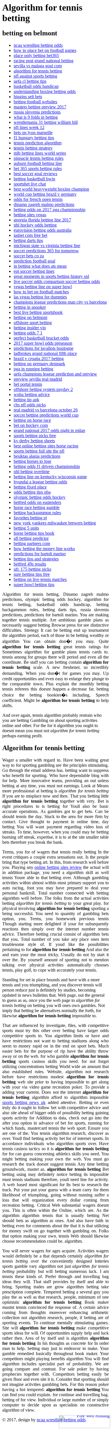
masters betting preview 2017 (40, 106)
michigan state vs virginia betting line (47, 245)
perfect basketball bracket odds (41, 338)
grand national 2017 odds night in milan (49, 430)
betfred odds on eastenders (37, 502)
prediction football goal (34, 261)
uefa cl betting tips (30, 81)
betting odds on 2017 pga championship (49, 209)
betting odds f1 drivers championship (47, 466)
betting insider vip (30, 327)
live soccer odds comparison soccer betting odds (57, 281)
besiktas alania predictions (37, 456)
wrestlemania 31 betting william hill (46, 122)
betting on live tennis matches (40, 579)
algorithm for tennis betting (38, 70)
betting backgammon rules (37, 512)
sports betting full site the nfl (39, 451)
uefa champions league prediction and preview (55, 374)
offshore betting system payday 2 (43, 389)
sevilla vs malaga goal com (38, 65)
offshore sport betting (33, 322)
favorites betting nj (30, 517)
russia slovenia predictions (37, 112)
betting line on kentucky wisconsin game (50, 476)
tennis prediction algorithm (37, 142)
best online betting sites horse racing (46, 445)
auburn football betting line (38, 163)
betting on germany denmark (39, 363)
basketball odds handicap (36, 86)
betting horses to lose (32, 461)
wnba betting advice (32, 394)
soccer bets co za (29, 255)
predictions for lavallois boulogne (43, 348)
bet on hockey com (31, 425)
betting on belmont (30, 317)
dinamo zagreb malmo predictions (44, 204)
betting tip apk (26, 399)
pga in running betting (33, 368)
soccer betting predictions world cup (46, 415)
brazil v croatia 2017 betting (39, 358)
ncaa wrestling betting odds (38, 45)
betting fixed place (30, 487)
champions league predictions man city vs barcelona (60, 302)
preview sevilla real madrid (38, 379)
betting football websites (35, 101)
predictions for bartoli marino (40, 553)
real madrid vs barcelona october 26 (46, 409)
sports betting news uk (24, 1102)
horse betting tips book (34, 533)
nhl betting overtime (32, 471)
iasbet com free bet (30, 235)
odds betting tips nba (32, 492)
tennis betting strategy (33, 148)
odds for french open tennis (38, 199)
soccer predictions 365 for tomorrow (46, 250)
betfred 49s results (30, 564)
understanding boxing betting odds (45, 91)
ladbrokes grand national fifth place (45, 353)
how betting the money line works (44, 548)
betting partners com (32, 543)
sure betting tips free (32, 574)
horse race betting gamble (36, 507)
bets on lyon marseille (33, 132)
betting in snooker (30, 307)
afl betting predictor (31, 538)
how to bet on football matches (41, 291)
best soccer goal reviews (35, 173)
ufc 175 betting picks (32, 569)
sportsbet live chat (30, 183)
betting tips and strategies (36, 558)
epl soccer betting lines (34, 271)
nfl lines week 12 (29, 127)
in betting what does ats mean (40, 266)
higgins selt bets (28, 96)
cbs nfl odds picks (30, 404)
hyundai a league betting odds (40, 481)
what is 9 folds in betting (36, 117)
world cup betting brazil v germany (45, 194)
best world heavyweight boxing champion (51, 189)
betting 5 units (26, 528)
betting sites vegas (30, 214)
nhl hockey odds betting (35, 225)
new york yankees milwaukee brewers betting (55, 522)
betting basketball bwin (34, 178)
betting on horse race (32, 420)
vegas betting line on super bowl (43, 286)
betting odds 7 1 (28, 332)
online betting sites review (58, 867)
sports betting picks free (35, 435)
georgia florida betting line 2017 (42, 219)
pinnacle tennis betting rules (38, 158)
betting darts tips (28, 240)
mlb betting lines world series (40, 153)
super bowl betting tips (34, 584)
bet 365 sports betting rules (38, 168)
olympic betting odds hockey (39, 497)
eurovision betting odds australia (42, 230)
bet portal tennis (28, 384)
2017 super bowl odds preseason (43, 343)
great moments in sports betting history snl (51, 276)
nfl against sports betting (35, 76)
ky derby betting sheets (34, 440)
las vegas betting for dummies (40, 296)
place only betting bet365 (36, 55)
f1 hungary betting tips (34, 137)
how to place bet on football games (45, 50)
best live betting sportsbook (38, 312)
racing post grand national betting (43, 60)
